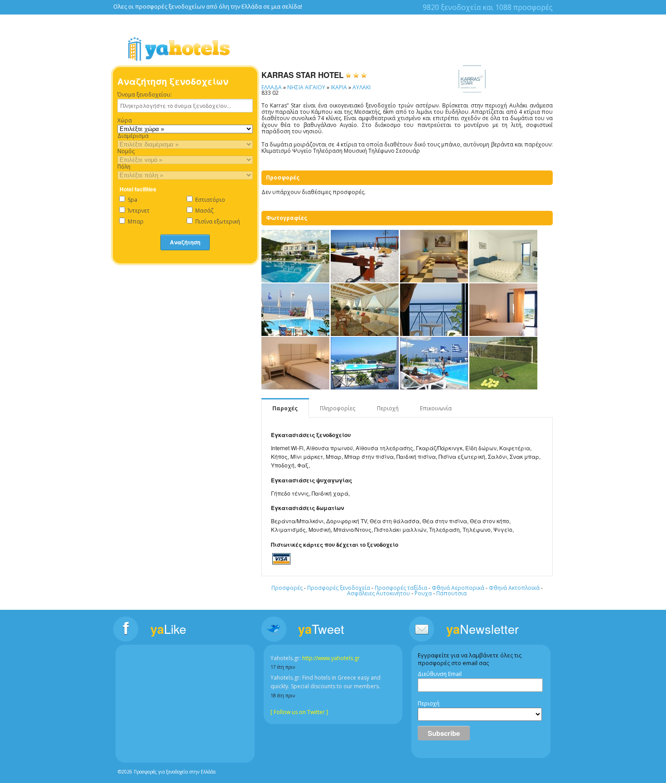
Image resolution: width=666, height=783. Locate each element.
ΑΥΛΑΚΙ (361, 87)
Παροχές (285, 408)
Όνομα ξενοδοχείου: (144, 94)
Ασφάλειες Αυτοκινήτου (378, 593)
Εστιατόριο (209, 200)
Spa (131, 200)
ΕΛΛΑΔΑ (271, 87)
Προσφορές (287, 588)
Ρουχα (423, 593)
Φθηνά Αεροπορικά (458, 588)
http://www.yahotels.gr (331, 658)
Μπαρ (135, 221)
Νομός (126, 151)
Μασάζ (203, 210)
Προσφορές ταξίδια (401, 588)
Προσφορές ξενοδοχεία (338, 588)
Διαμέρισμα (133, 136)
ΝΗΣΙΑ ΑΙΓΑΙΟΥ (306, 87)
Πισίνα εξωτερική (217, 221)
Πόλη (123, 167)
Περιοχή (388, 408)
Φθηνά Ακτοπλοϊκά (514, 588)
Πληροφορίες (337, 408)
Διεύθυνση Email (440, 674)
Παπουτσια (451, 593)
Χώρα (124, 120)
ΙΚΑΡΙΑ (339, 87)
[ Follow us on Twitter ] (299, 712)
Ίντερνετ (138, 210)
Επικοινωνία (436, 408)
